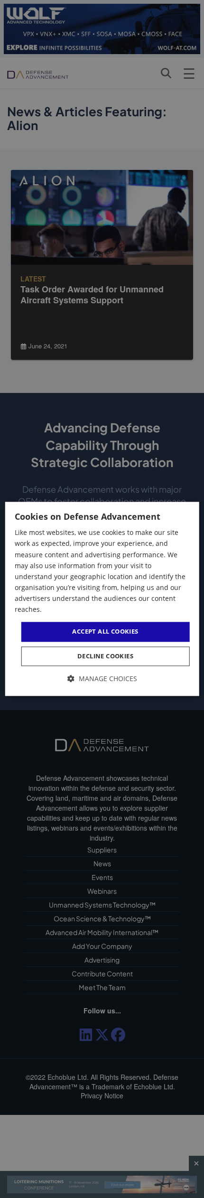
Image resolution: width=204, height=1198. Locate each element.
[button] (102, 678)
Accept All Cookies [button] (105, 631)
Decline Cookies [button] (105, 656)
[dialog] (102, 599)
